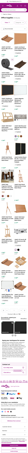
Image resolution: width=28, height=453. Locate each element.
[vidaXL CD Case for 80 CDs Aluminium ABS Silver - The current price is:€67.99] (20, 231)
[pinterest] (8, 411)
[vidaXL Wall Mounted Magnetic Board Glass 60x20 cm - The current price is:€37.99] (20, 117)
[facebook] (2, 411)
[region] (14, 445)
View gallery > (24, 318)
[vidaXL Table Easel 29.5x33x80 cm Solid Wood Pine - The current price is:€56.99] (7, 231)
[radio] (16, 136)
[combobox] (14, 10)
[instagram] (5, 411)
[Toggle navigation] (2, 5)
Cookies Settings (14, 451)
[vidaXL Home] (9, 6)
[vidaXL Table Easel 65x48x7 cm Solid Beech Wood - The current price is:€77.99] (20, 208)
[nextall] (24, 310)
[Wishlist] (21, 5)
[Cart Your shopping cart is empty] (25, 5)
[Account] (17, 5)
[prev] (7, 310)
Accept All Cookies (14, 445)
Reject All (14, 448)
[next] (21, 310)
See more (4, 358)
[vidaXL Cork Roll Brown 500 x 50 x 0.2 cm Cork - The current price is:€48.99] (20, 286)
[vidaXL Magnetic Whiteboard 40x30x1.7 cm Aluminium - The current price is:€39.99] (20, 90)
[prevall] (3, 310)
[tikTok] (11, 411)
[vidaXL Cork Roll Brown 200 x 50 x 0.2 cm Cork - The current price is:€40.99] (7, 38)
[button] (7, 327)
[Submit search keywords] (25, 10)
